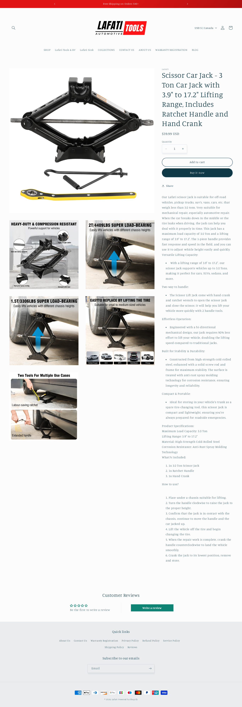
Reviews (132, 647)
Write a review (152, 608)
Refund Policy (150, 640)
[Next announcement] (187, 4)
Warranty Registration (104, 640)
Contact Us (80, 640)
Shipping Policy (114, 647)
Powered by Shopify (128, 699)
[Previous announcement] (54, 4)
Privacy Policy (130, 640)
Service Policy (171, 640)
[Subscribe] (150, 668)
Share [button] (169, 185)
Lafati (115, 699)
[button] (13, 28)
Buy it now (197, 172)
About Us (64, 640)
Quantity (167, 141)
